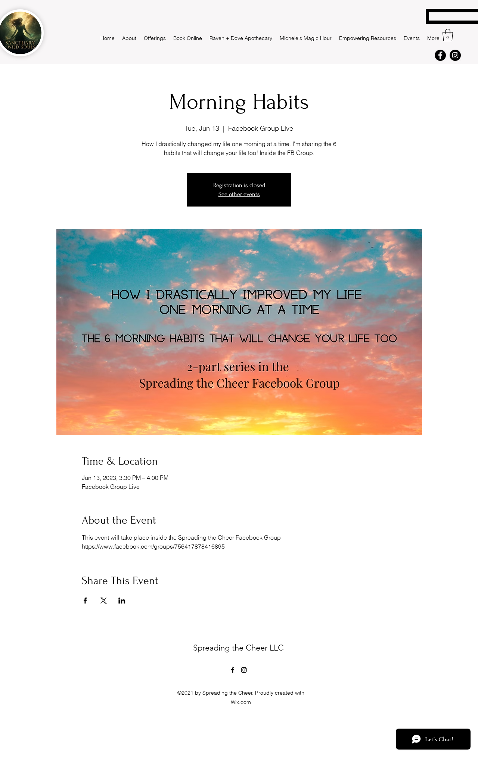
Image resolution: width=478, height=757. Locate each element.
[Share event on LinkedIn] (121, 601)
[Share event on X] (103, 601)
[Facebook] (440, 55)
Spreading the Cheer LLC (238, 648)
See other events (239, 194)
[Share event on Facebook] (85, 601)
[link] (448, 35)
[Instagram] (455, 55)
